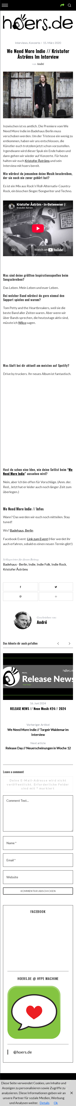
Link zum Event (37, 539)
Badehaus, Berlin (21, 530)
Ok (56, 1103)
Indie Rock (58, 564)
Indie (32, 564)
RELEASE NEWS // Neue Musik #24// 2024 (38, 708)
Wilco (22, 323)
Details (44, 1103)
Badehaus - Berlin (15, 564)
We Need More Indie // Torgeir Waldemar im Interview (38, 730)
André (40, 64)
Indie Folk (43, 564)
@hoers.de (22, 1052)
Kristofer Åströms (37, 161)
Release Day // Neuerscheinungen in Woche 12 (38, 745)
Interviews (21, 42)
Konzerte (34, 42)
